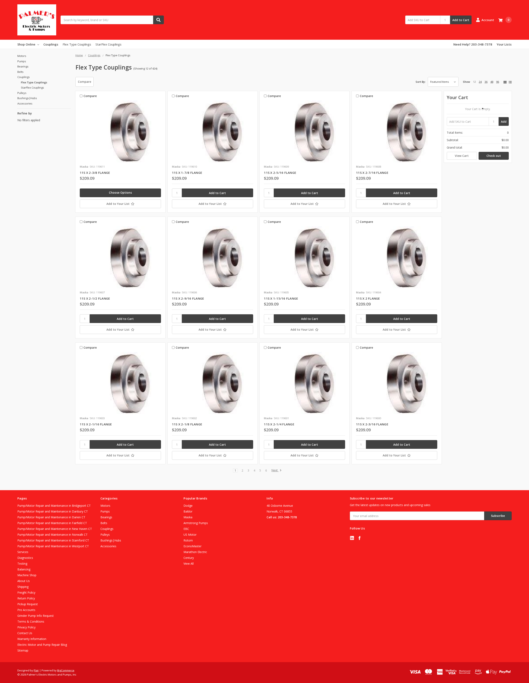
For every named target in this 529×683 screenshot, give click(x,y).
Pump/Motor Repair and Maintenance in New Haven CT (54, 529)
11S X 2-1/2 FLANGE (95, 298)
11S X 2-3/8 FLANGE (95, 172)
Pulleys (21, 93)
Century (188, 558)
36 (486, 82)
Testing (22, 563)
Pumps (21, 61)
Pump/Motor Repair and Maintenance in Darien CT (51, 517)
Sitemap (22, 650)
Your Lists (504, 44)
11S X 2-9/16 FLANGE (188, 298)
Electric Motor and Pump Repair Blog (42, 645)
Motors (21, 56)
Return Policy (26, 598)
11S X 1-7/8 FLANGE (187, 172)
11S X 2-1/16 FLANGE (96, 424)
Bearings (23, 66)
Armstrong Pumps (195, 523)
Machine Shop (26, 575)
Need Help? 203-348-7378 (472, 44)
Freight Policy (26, 592)
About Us (23, 581)
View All (188, 563)
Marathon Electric (195, 552)
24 (480, 82)
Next (275, 470)
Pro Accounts (26, 610)
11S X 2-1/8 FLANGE (187, 424)
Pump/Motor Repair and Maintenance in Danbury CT (52, 511)
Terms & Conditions (30, 621)
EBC (186, 529)
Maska (187, 517)
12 (474, 82)
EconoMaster (192, 546)
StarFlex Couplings (108, 44)
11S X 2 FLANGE (368, 298)
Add (503, 122)
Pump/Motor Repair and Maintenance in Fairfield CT (52, 523)
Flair (36, 670)
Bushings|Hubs (27, 98)
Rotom (188, 540)
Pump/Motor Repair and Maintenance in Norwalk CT (52, 535)
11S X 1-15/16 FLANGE (281, 298)
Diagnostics (25, 558)
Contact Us (24, 633)
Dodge (188, 506)
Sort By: (420, 82)
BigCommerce (65, 670)
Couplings (50, 44)
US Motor (190, 535)
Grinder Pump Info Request (35, 616)
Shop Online (26, 44)
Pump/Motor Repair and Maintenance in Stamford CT (53, 540)
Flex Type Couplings (77, 44)
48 (491, 82)
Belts (20, 72)
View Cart (462, 156)
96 (497, 82)
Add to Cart (460, 20)
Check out (493, 156)
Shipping (23, 587)
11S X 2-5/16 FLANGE (280, 172)
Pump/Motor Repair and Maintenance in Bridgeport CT (54, 506)
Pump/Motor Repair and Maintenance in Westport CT (53, 546)
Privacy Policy (26, 627)
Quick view (120, 131)
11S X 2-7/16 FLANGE (372, 172)
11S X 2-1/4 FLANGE (279, 424)
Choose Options (120, 192)
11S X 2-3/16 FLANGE (372, 424)
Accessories (24, 103)
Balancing (23, 569)
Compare (84, 82)
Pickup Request (27, 604)
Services (22, 552)
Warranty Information (31, 639)
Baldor (187, 511)
